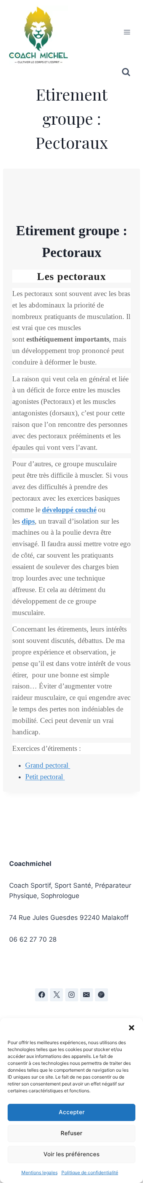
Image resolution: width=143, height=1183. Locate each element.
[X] (56, 994)
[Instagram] (71, 994)
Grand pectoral (47, 765)
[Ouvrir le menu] (127, 32)
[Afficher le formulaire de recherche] (126, 72)
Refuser (71, 1133)
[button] (131, 1028)
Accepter (72, 1112)
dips (28, 521)
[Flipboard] (101, 994)
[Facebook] (41, 994)
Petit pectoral (45, 777)
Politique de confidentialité (89, 1172)
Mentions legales (39, 1172)
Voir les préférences (71, 1154)
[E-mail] (86, 994)
